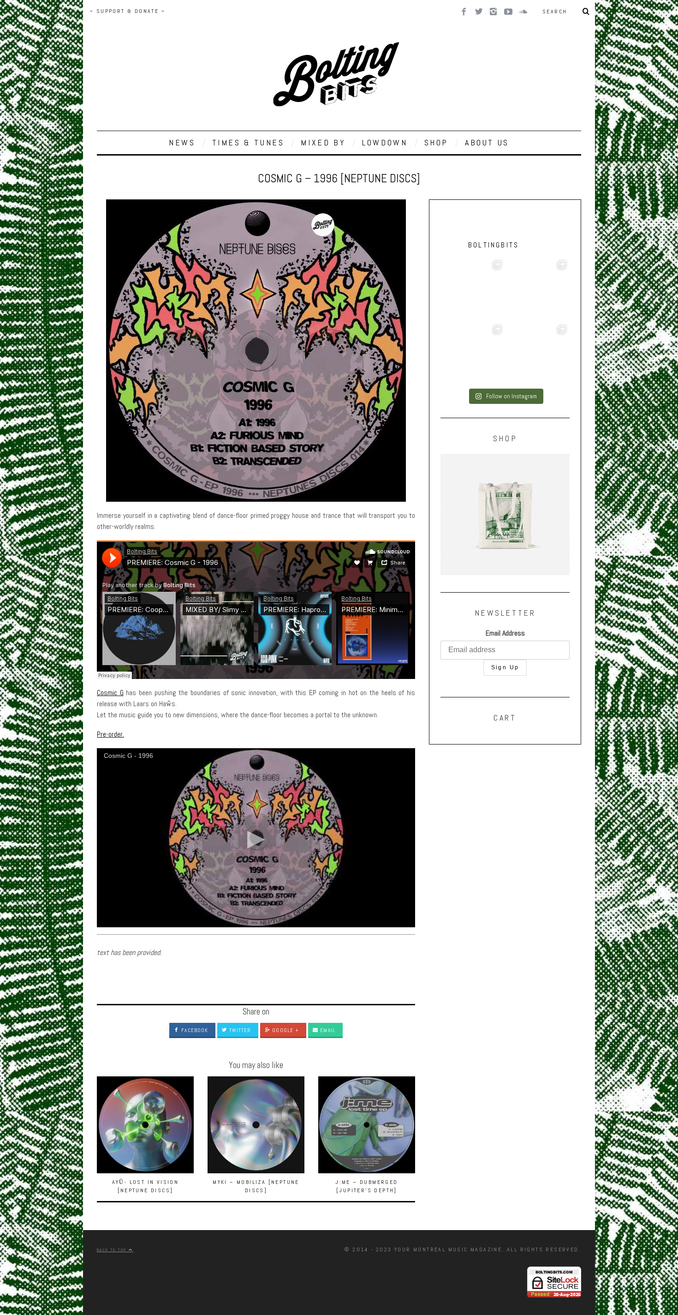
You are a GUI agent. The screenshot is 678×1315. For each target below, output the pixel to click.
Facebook (193, 1030)
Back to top (113, 1250)
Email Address (505, 633)
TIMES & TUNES (248, 142)
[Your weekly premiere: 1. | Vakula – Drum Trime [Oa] (537, 354)
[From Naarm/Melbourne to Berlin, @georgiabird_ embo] (537, 289)
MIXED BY (323, 142)
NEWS (182, 142)
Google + (284, 1030)
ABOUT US (487, 142)
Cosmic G (110, 692)
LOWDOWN (384, 142)
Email (326, 1030)
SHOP (436, 142)
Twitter (239, 1030)
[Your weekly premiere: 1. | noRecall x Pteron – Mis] (472, 289)
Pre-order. (110, 734)
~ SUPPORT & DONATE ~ (127, 11)
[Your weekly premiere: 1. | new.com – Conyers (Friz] (472, 354)
